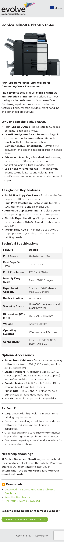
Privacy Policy (40, 535)
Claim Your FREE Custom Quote (25, 519)
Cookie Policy (23, 535)
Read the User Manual (17, 497)
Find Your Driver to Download (22, 501)
